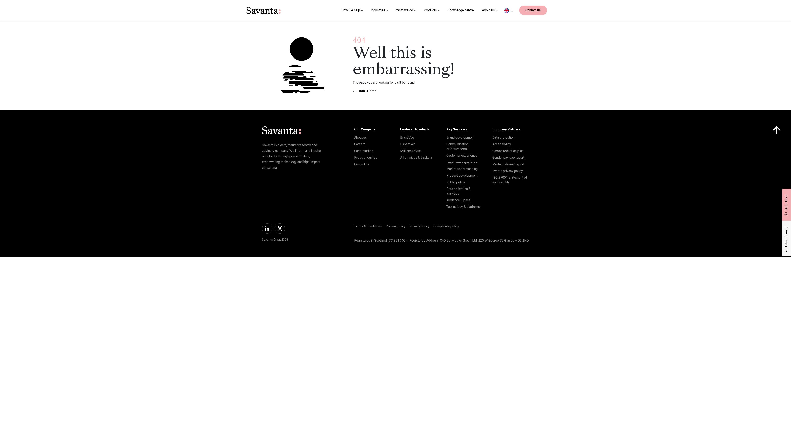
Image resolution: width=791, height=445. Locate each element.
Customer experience (461, 155)
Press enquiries (365, 157)
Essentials (407, 144)
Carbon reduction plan (507, 151)
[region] (508, 10)
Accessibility (501, 144)
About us (360, 137)
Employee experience (462, 162)
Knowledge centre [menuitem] (461, 10)
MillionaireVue (410, 151)
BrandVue (407, 137)
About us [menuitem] (488, 10)
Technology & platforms (463, 207)
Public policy (455, 182)
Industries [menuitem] (378, 10)
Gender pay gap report (508, 157)
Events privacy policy (507, 171)
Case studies (363, 151)
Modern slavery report (508, 164)
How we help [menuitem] (350, 10)
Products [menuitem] (430, 10)
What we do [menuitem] (404, 10)
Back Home (367, 91)
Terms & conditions (368, 226)
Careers (359, 144)
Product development (461, 175)
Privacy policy (419, 226)
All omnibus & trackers (416, 157)
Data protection (503, 137)
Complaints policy (446, 226)
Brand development (460, 137)
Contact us (533, 10)
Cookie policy (395, 226)
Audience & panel (458, 200)
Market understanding (462, 169)
